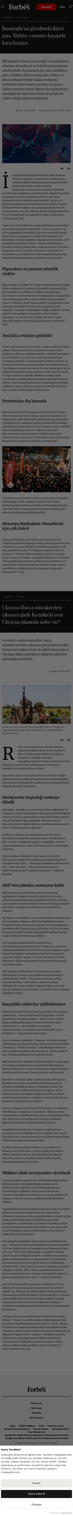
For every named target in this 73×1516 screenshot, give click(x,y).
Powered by (61, 1513)
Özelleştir (37, 1504)
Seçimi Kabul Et (36, 1494)
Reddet (36, 1483)
